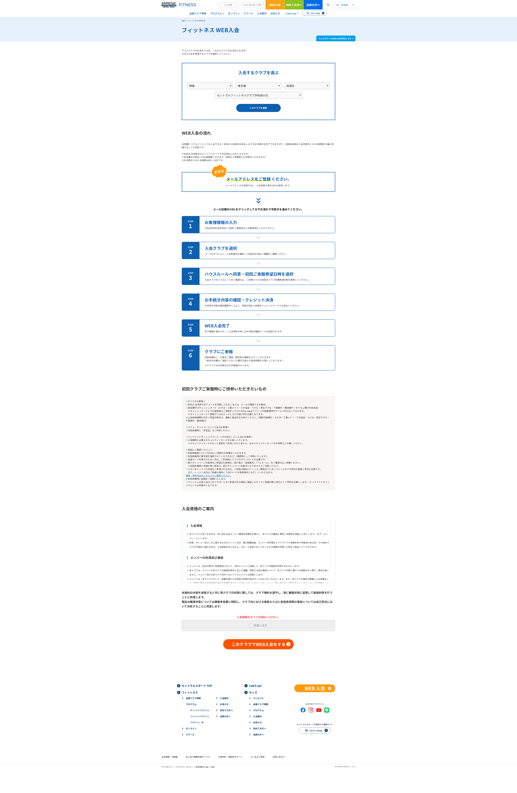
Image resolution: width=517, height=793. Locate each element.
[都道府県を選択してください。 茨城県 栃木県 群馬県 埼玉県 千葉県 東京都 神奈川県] (258, 85)
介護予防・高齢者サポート (230, 756)
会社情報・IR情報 (170, 756)
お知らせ (275, 13)
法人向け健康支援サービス (198, 756)
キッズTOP (228, 5)
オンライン (234, 13)
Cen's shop (315, 13)
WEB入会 (275, 5)
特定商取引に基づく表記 (205, 767)
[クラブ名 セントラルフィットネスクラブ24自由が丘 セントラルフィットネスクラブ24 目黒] (258, 95)
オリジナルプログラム (199, 710)
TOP (183, 20)
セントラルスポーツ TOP (197, 686)
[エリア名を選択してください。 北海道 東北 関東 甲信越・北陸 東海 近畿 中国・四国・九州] (210, 85)
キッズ (253, 692)
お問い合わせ (279, 756)
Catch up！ (292, 13)
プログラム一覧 (197, 722)
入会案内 (262, 13)
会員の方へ (313, 5)
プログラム (191, 704)
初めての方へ (294, 5)
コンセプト (258, 698)
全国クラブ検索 (197, 13)
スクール (248, 13)
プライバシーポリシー (184, 767)
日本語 (344, 4)
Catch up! (255, 686)
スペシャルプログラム (199, 716)
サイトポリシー (168, 767)
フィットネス (190, 692)
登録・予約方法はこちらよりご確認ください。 (209, 475)
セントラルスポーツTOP (252, 5)
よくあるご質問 (257, 756)
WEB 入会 (315, 688)
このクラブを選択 (258, 107)
